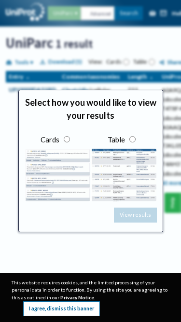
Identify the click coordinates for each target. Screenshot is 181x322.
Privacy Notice (77, 297)
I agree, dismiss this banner (61, 308)
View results (135, 214)
